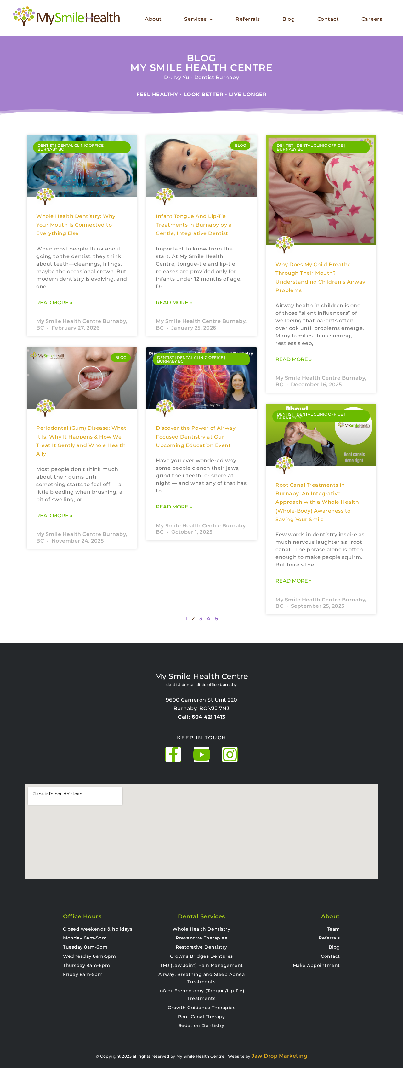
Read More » (54, 303)
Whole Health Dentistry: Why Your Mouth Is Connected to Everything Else (76, 225)
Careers (372, 19)
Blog (288, 19)
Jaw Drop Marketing (279, 1056)
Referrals (248, 19)
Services (195, 19)
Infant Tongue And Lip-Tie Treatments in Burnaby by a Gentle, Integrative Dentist (194, 225)
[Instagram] (230, 754)
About (153, 19)
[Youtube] (201, 754)
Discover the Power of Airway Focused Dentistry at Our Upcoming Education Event (196, 436)
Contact (328, 19)
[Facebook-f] (173, 754)
